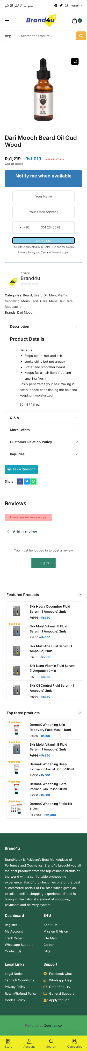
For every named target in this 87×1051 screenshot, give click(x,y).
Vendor (75, 5)
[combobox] (21, 227)
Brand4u (30, 278)
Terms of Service (51, 252)
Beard (27, 295)
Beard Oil (40, 295)
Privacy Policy (27, 252)
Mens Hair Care (61, 301)
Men (52, 295)
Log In (43, 562)
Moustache (13, 307)
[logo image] (41, 20)
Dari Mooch (25, 312)
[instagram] (66, 5)
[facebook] (55, 5)
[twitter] (61, 5)
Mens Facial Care (34, 301)
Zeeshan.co (53, 1025)
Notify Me (43, 241)
